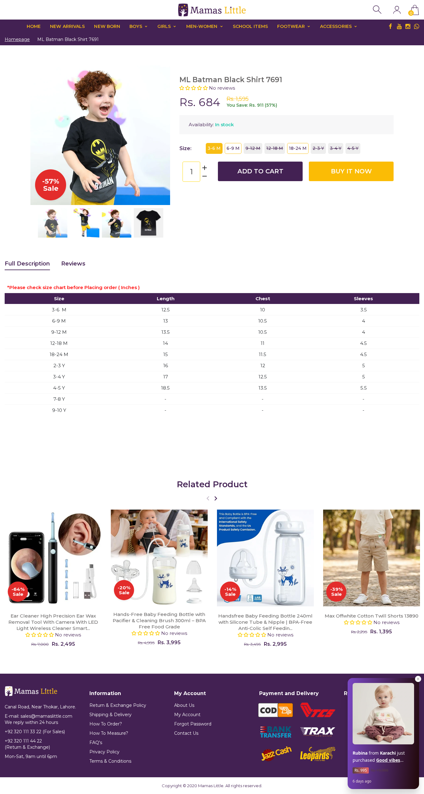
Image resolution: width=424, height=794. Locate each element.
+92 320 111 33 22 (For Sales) (35, 731)
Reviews (73, 263)
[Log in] (396, 10)
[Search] (377, 10)
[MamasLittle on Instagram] (408, 26)
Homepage (17, 39)
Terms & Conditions (110, 761)
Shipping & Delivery (110, 714)
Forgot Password (192, 724)
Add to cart (260, 171)
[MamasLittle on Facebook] (390, 26)
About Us (184, 705)
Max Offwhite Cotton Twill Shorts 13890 (371, 616)
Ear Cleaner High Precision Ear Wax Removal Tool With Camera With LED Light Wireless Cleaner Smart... (53, 622)
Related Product (212, 484)
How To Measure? (108, 733)
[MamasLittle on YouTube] (399, 26)
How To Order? (105, 724)
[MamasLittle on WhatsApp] (416, 26)
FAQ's (95, 742)
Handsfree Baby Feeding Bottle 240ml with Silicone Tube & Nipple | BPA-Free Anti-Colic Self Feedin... (265, 622)
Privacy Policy (104, 752)
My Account (187, 714)
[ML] (53, 223)
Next (159, 135)
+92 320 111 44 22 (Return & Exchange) (27, 744)
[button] (194, 88)
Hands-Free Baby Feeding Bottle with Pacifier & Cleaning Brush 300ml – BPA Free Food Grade (159, 621)
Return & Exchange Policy (117, 705)
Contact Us (186, 733)
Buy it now (351, 171)
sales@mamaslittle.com (46, 716)
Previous (41, 135)
